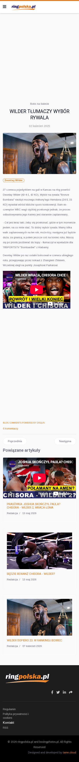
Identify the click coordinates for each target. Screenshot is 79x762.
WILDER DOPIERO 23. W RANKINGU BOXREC (34, 640)
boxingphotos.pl (49, 741)
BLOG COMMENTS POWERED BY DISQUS (24, 423)
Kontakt (8, 722)
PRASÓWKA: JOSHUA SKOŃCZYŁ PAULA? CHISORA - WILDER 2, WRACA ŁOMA (33, 505)
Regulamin (9, 709)
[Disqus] (39, 366)
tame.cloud (69, 752)
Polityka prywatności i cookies (16, 715)
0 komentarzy (10, 428)
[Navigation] (4, 6)
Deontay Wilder (14, 180)
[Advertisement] (39, 56)
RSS (5, 727)
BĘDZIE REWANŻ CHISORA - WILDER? (31, 574)
